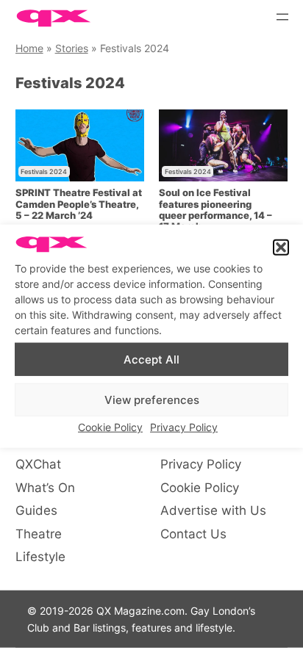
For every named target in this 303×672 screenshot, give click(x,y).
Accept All (151, 359)
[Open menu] (282, 17)
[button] (281, 247)
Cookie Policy (110, 427)
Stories (71, 48)
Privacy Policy (184, 427)
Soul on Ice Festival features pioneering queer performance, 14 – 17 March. (215, 209)
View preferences (151, 399)
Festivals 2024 (44, 171)
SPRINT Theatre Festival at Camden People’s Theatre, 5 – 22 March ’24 (78, 204)
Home (29, 48)
